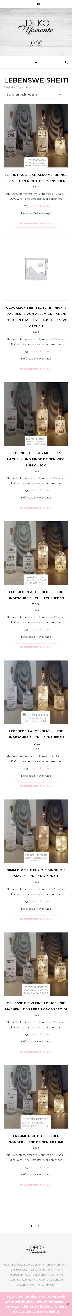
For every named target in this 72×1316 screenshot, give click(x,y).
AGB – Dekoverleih (36, 1274)
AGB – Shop (56, 1274)
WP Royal (57, 1269)
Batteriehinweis (26, 1284)
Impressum (16, 1274)
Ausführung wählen (36, 223)
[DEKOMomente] (36, 27)
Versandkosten (39, 206)
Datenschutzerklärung (23, 1279)
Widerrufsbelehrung (51, 1279)
